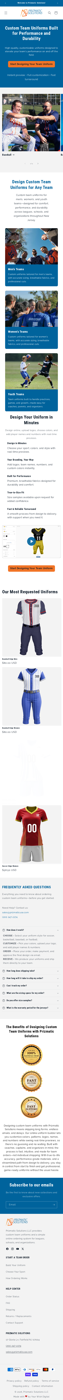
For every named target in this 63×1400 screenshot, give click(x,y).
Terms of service (50, 1381)
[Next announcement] (57, 3)
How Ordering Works (16, 1278)
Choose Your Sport (15, 1272)
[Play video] (31, 541)
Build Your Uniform (15, 1265)
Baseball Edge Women (11, 728)
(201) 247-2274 (9, 917)
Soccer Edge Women (10, 866)
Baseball (6, 154)
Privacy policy (14, 1381)
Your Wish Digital (40, 1397)
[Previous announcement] (5, 3)
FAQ (8, 1303)
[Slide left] (25, 163)
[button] (6, 13)
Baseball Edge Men (9, 659)
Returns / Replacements (18, 1316)
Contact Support (14, 1323)
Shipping (10, 1310)
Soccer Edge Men (9, 800)
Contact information (42, 1386)
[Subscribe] (54, 1204)
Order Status (12, 1296)
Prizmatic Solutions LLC (35, 1392)
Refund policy (31, 1381)
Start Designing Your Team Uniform (31, 64)
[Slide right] (38, 163)
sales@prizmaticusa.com (15, 912)
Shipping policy (21, 1386)
